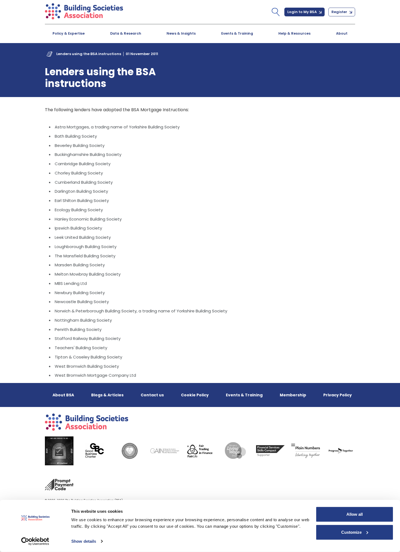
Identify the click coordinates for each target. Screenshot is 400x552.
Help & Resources (294, 33)
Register (339, 11)
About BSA (63, 395)
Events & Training (237, 33)
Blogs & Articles (107, 395)
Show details (83, 541)
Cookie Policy (195, 395)
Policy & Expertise (69, 33)
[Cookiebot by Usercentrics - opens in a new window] (35, 541)
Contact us (152, 395)
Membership (293, 395)
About (341, 33)
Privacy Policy (337, 395)
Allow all (354, 514)
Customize (351, 532)
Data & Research (125, 33)
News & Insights (181, 33)
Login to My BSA (302, 11)
